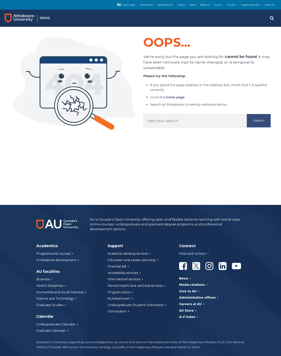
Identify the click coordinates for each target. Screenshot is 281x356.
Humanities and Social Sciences (60, 292)
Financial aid (117, 266)
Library (181, 4)
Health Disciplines (49, 286)
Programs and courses (53, 253)
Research (205, 4)
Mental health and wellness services (135, 286)
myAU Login (129, 4)
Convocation (146, 4)
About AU (270, 4)
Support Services (249, 4)
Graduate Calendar (51, 330)
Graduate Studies (49, 305)
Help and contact (192, 253)
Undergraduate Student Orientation (136, 305)
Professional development (56, 260)
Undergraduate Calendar (55, 324)
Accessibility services (123, 273)
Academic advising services (128, 253)
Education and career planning (131, 260)
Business (43, 279)
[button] (272, 18)
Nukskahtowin (165, 4)
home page (175, 97)
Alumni (218, 4)
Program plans (119, 292)
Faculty (231, 4)
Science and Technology (55, 298)
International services (124, 279)
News (193, 4)
